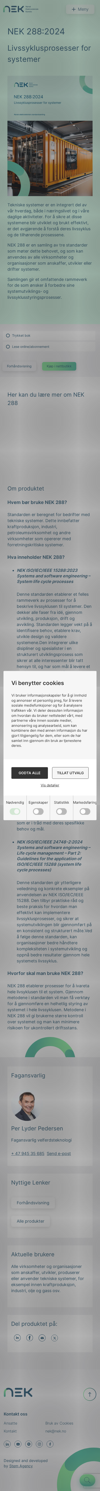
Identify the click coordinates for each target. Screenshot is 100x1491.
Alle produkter (30, 1221)
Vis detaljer (50, 785)
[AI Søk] (87, 1480)
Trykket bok (21, 335)
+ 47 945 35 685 (27, 1153)
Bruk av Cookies (59, 1423)
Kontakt (10, 1431)
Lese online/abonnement (30, 347)
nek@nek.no (55, 1431)
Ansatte (10, 1423)
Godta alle (29, 773)
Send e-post (59, 1153)
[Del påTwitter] (54, 1338)
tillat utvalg (70, 773)
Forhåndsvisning (19, 366)
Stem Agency (21, 1466)
